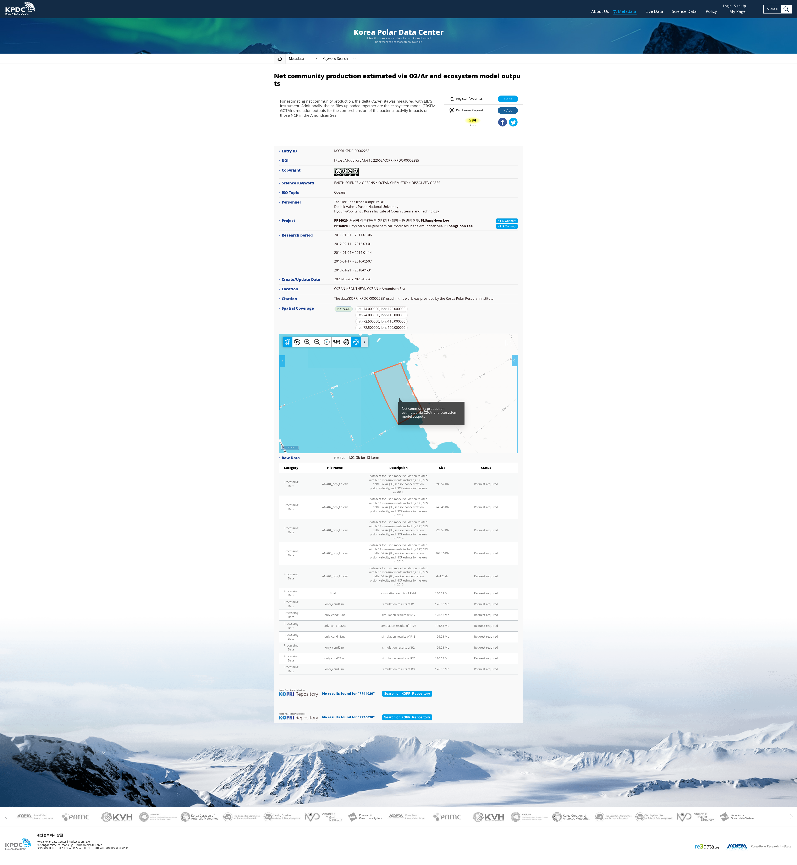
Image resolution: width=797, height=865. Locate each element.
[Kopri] (34, 817)
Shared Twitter (513, 122)
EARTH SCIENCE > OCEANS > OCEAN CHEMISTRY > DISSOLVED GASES (387, 183)
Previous (6, 817)
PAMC (75, 817)
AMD (323, 817)
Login (727, 6)
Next (790, 817)
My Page (737, 11)
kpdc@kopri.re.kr (79, 841)
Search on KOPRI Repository (407, 693)
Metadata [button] (296, 59)
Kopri (34, 817)
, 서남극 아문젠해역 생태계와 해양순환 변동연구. (391, 220)
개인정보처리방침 (50, 835)
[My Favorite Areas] (282, 361)
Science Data (684, 11)
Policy (711, 11)
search (786, 9)
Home (285, 58)
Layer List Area (514, 360)
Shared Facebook (502, 122)
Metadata (627, 11)
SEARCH (772, 9)
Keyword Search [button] (335, 59)
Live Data (654, 11)
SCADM (282, 817)
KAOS (364, 817)
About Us (600, 11)
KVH (116, 817)
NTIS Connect (507, 220)
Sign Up (740, 6)
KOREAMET (199, 817)
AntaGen (158, 817)
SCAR (240, 817)
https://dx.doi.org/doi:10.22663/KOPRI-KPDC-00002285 (376, 160)
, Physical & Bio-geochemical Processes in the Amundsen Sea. (403, 226)
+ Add (508, 99)
